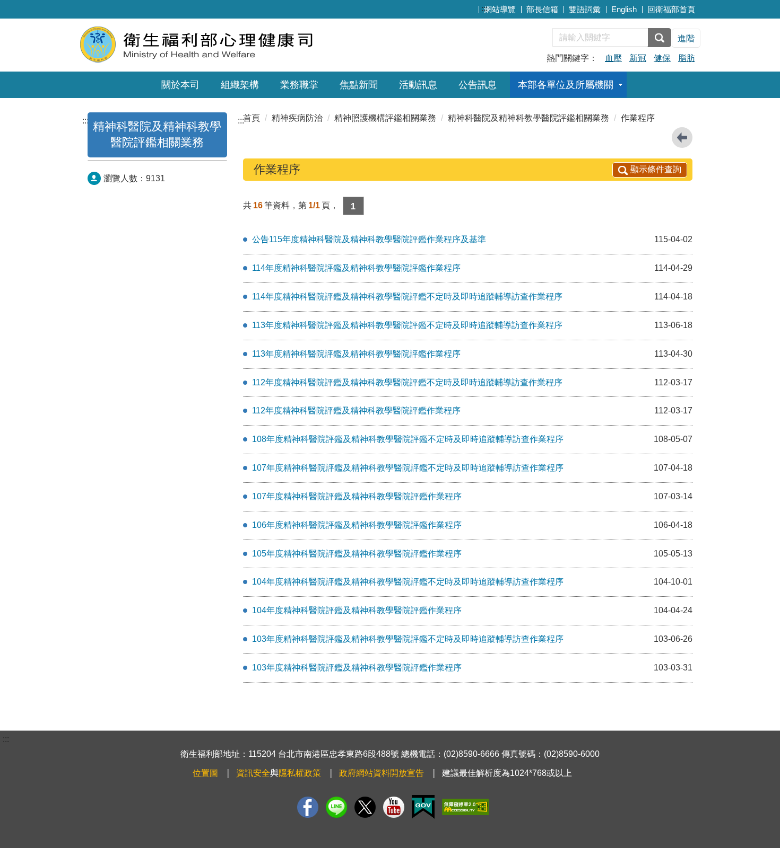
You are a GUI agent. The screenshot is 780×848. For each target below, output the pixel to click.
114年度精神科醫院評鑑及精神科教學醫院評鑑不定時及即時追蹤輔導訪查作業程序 (407, 296)
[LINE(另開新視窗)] (336, 807)
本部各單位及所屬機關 (565, 85)
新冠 (637, 58)
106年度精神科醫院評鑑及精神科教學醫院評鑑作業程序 (357, 524)
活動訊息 (418, 85)
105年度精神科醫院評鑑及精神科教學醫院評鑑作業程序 (357, 553)
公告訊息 (477, 85)
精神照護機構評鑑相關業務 (385, 117)
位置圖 (205, 773)
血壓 (613, 58)
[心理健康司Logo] (208, 44)
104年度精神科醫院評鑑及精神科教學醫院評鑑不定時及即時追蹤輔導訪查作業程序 (408, 581)
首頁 (251, 117)
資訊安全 (253, 773)
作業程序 (638, 117)
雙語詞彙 (585, 9)
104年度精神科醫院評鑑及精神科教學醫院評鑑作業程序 (357, 610)
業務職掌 (299, 85)
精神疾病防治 (297, 117)
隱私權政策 (300, 773)
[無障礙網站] (465, 807)
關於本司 (180, 85)
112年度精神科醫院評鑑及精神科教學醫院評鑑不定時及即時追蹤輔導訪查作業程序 (407, 382)
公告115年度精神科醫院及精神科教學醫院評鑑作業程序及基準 (369, 239)
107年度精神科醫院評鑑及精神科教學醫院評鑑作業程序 (357, 496)
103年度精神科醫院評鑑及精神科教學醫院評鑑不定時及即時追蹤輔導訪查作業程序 (408, 638)
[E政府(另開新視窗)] (423, 807)
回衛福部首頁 (671, 9)
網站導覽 (500, 9)
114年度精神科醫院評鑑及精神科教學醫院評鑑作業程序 (356, 267)
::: (484, 8)
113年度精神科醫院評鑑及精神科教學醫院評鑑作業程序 (356, 353)
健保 (662, 58)
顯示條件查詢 (655, 169)
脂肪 (686, 58)
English (624, 9)
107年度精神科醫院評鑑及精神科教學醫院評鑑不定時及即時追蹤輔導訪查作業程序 (408, 467)
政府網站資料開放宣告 (381, 773)
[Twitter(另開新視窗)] (365, 807)
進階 (686, 38)
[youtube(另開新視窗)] (393, 807)
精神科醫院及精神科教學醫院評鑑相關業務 (528, 117)
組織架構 (240, 85)
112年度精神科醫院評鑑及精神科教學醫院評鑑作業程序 (356, 410)
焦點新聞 (359, 85)
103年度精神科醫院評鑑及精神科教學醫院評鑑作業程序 (357, 667)
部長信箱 (542, 9)
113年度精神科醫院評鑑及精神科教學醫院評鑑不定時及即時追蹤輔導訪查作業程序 (407, 325)
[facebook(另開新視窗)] (307, 807)
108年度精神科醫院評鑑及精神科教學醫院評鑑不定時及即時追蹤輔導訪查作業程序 (408, 439)
